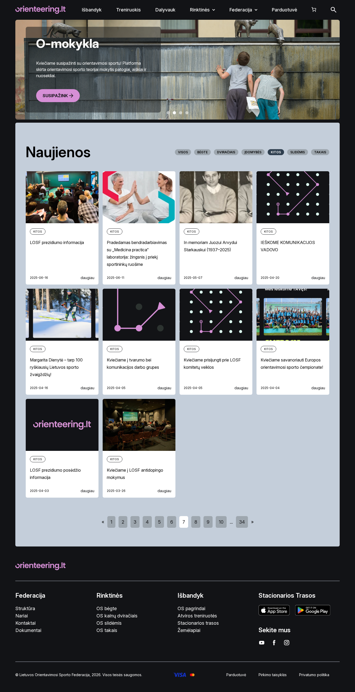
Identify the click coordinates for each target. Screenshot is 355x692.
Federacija (240, 9)
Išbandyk (92, 9)
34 (242, 522)
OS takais (106, 630)
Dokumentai (28, 630)
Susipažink (55, 95)
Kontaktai (25, 623)
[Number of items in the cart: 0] (313, 9)
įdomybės (253, 152)
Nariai (21, 615)
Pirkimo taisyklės (273, 675)
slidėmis (297, 152)
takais (320, 152)
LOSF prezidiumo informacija (57, 242)
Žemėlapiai (189, 630)
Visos (183, 152)
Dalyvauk (165, 9)
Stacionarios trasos (198, 623)
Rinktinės (200, 9)
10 (221, 522)
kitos (276, 152)
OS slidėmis (109, 623)
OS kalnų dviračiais (116, 615)
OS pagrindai (191, 608)
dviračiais (226, 152)
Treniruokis (128, 9)
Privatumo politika (314, 675)
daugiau (87, 277)
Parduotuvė (284, 9)
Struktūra (25, 608)
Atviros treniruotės (197, 615)
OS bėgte (106, 608)
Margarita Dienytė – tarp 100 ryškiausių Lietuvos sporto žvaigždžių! (56, 367)
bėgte (202, 152)
